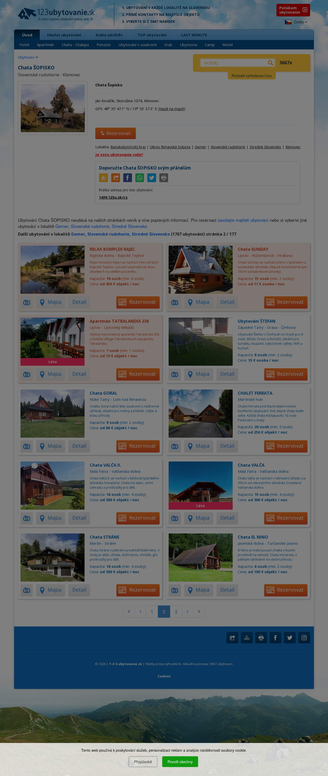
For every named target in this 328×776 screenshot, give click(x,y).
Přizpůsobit (143, 761)
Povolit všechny (180, 761)
